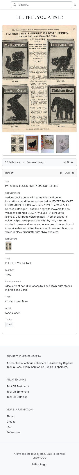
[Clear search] (69, 5)
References (13, 432)
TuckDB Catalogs (17, 396)
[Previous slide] (7, 143)
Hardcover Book (18, 301)
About (10, 416)
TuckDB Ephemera (18, 391)
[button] (74, 4)
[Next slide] (71, 143)
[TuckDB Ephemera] (5, 4)
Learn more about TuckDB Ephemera (45, 366)
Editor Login (39, 464)
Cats (9, 324)
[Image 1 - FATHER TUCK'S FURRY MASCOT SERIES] (8, 245)
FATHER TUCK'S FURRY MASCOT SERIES (33, 185)
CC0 (43, 457)
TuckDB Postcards (18, 386)
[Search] (14, 5)
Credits (11, 421)
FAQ (9, 426)
